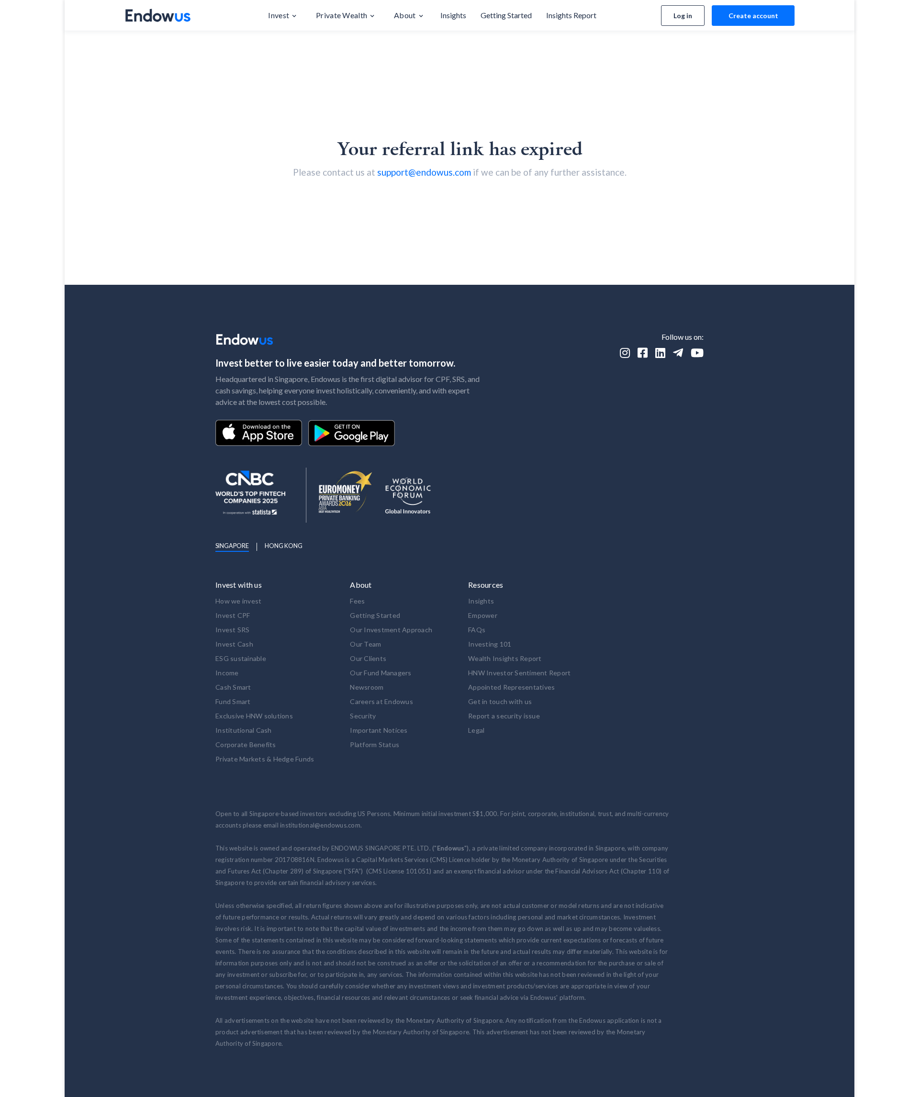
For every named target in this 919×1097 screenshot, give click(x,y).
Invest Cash (234, 644)
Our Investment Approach (391, 630)
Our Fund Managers (380, 673)
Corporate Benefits (245, 744)
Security (363, 716)
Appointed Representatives (511, 687)
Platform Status (374, 744)
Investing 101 (489, 644)
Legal (476, 730)
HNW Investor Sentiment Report (519, 673)
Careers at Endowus (381, 701)
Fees (357, 601)
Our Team (365, 644)
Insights (481, 601)
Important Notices (378, 730)
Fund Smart (233, 701)
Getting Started (375, 615)
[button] (282, 15)
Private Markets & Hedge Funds (264, 759)
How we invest (238, 601)
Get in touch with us (500, 701)
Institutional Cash (243, 730)
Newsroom (366, 687)
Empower (482, 615)
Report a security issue (504, 716)
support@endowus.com (424, 172)
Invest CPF (232, 615)
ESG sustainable (240, 658)
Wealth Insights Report (505, 658)
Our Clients (368, 658)
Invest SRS (232, 630)
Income (227, 673)
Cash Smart (233, 687)
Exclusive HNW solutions (254, 716)
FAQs (476, 630)
